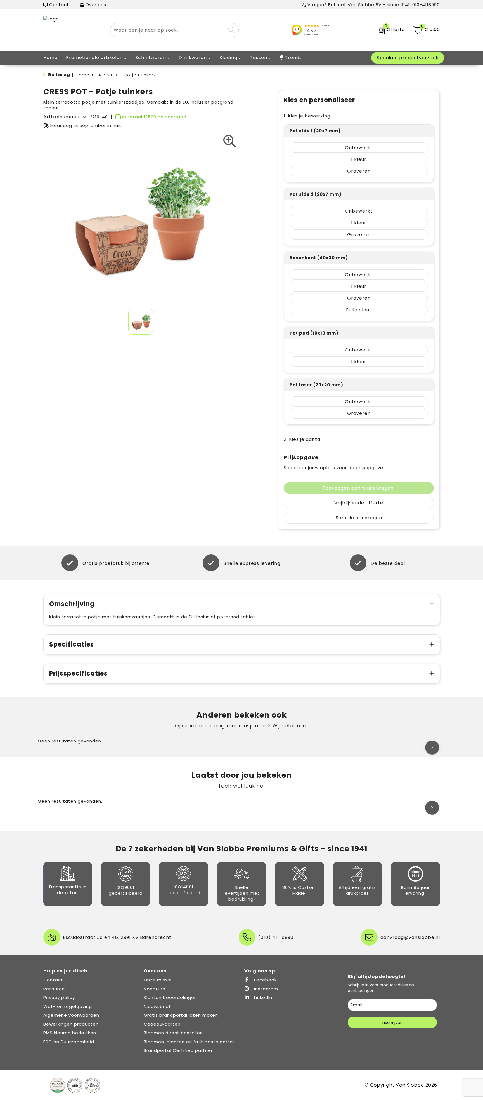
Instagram (265, 989)
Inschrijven (392, 1022)
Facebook (265, 980)
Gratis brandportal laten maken (181, 1015)
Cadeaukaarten (162, 1024)
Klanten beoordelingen (170, 997)
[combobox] (168, 30)
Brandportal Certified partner (178, 1050)
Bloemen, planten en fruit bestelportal (189, 1042)
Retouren (54, 989)
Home (82, 75)
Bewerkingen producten (71, 1024)
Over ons (95, 5)
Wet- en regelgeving (67, 1006)
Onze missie (158, 980)
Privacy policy (59, 997)
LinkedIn (262, 997)
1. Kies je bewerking (307, 116)
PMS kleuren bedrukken (69, 1033)
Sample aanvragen (359, 517)
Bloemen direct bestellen (173, 1033)
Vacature (154, 989)
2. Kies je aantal (303, 439)
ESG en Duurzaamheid (68, 1042)
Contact (58, 5)
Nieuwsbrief (157, 1006)
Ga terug (59, 74)
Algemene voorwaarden (71, 1015)
